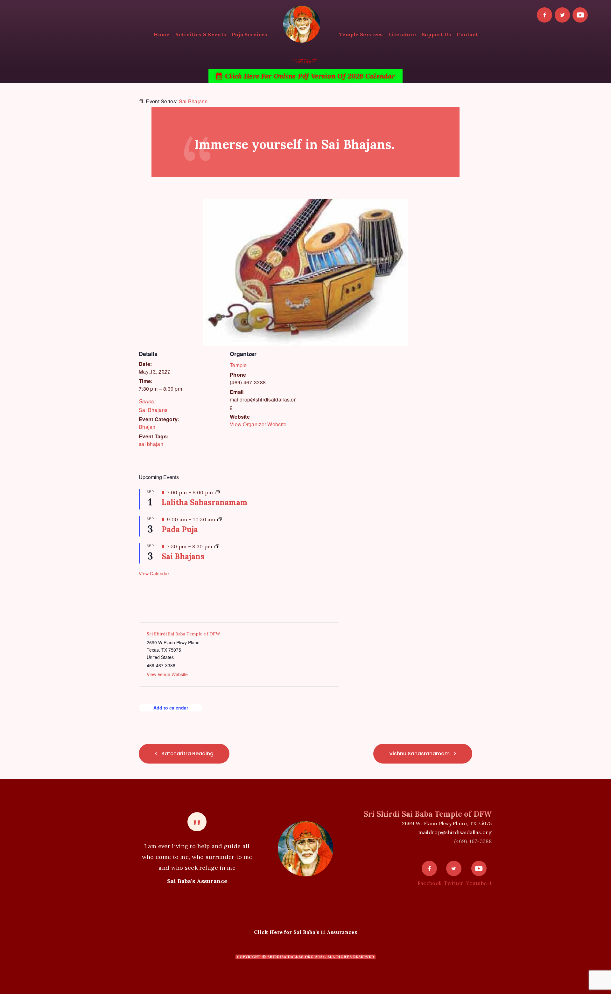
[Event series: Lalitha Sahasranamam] (217, 492)
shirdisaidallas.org (290, 957)
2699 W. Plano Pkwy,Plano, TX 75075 (447, 823)
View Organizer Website (258, 424)
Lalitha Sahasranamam (205, 502)
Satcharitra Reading (187, 753)
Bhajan (147, 426)
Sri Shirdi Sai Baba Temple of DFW (183, 634)
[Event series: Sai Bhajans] (216, 546)
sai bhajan (151, 444)
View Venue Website (167, 674)
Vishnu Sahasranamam (420, 753)
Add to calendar (170, 707)
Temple (238, 365)
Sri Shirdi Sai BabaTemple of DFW (305, 60)
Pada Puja (180, 529)
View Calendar (154, 573)
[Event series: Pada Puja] (219, 519)
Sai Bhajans (153, 410)
